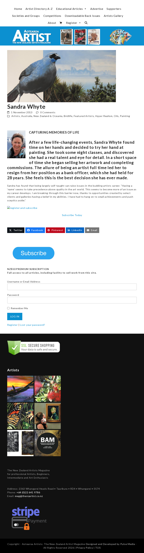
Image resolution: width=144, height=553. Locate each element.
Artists (15, 115)
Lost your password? (32, 324)
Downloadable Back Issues (82, 15)
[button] (86, 22)
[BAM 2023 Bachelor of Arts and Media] (47, 442)
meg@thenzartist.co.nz (29, 496)
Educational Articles (69, 8)
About (52, 22)
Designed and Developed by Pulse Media (110, 543)
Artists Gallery (113, 15)
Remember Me (19, 308)
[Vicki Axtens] (47, 388)
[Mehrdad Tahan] (47, 415)
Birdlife (68, 115)
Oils (116, 115)
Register (71, 22)
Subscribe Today (72, 215)
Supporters (114, 8)
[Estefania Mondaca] (20, 442)
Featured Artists (84, 115)
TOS (98, 547)
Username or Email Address (23, 281)
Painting (125, 115)
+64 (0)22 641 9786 (28, 492)
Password (13, 294)
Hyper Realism (104, 115)
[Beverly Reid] (20, 415)
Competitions (52, 15)
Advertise (96, 8)
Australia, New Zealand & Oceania (41, 115)
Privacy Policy (85, 547)
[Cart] (61, 22)
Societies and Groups (26, 15)
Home (18, 8)
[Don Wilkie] (20, 388)
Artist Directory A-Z (39, 8)
